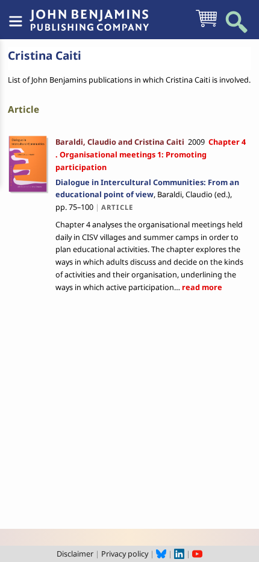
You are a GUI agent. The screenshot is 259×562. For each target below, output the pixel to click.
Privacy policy (124, 553)
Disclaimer (75, 553)
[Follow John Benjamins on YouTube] (197, 553)
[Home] (89, 13)
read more (201, 287)
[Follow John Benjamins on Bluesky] (161, 553)
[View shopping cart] (206, 26)
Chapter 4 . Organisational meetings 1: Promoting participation (151, 154)
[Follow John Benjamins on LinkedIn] (179, 553)
